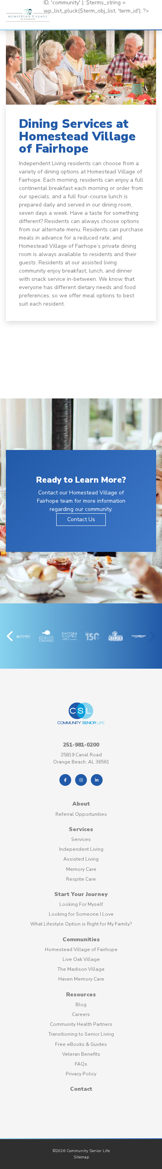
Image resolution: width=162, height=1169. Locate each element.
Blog (81, 1004)
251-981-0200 (81, 745)
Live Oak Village (81, 959)
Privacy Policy (81, 1074)
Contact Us (81, 519)
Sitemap (81, 1157)
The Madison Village (81, 969)
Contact (81, 1089)
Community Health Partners (81, 1024)
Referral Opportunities (81, 814)
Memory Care (81, 869)
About (81, 804)
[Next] (151, 636)
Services (81, 829)
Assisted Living (81, 859)
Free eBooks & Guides (81, 1044)
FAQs (81, 1064)
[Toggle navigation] (52, 23)
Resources (81, 994)
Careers (81, 1014)
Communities (81, 939)
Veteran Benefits (81, 1054)
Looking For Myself (81, 904)
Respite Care (81, 879)
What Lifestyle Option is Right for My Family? (81, 924)
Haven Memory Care (81, 979)
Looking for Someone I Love (81, 914)
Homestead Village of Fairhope (81, 949)
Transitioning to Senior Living (81, 1034)
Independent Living (81, 849)
